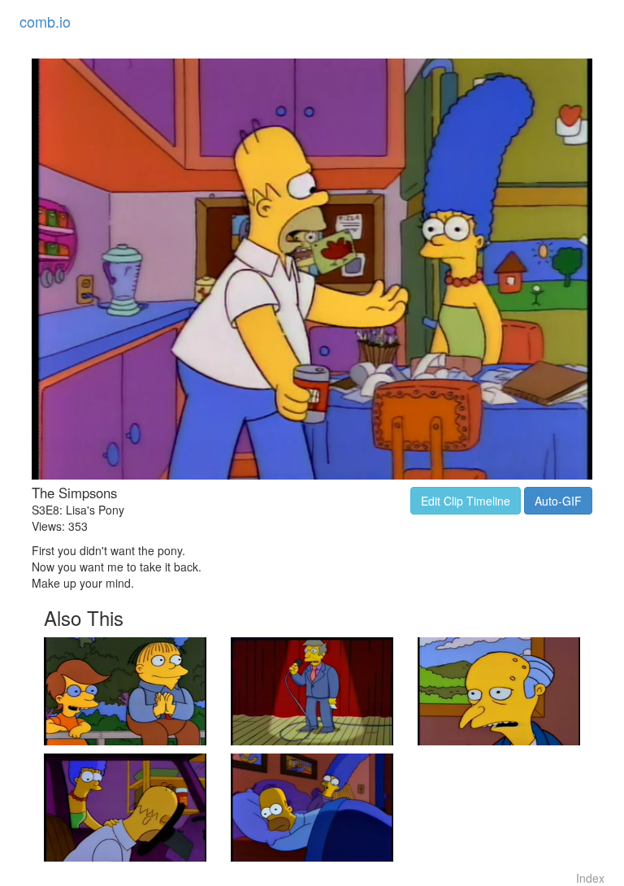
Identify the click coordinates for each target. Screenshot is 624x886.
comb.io (45, 21)
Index (590, 878)
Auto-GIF (558, 501)
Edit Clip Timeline (465, 501)
